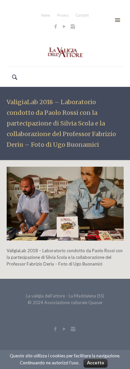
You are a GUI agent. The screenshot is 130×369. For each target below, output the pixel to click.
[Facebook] (55, 26)
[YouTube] (64, 26)
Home (45, 15)
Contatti (82, 15)
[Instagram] (73, 26)
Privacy (63, 15)
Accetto (95, 362)
